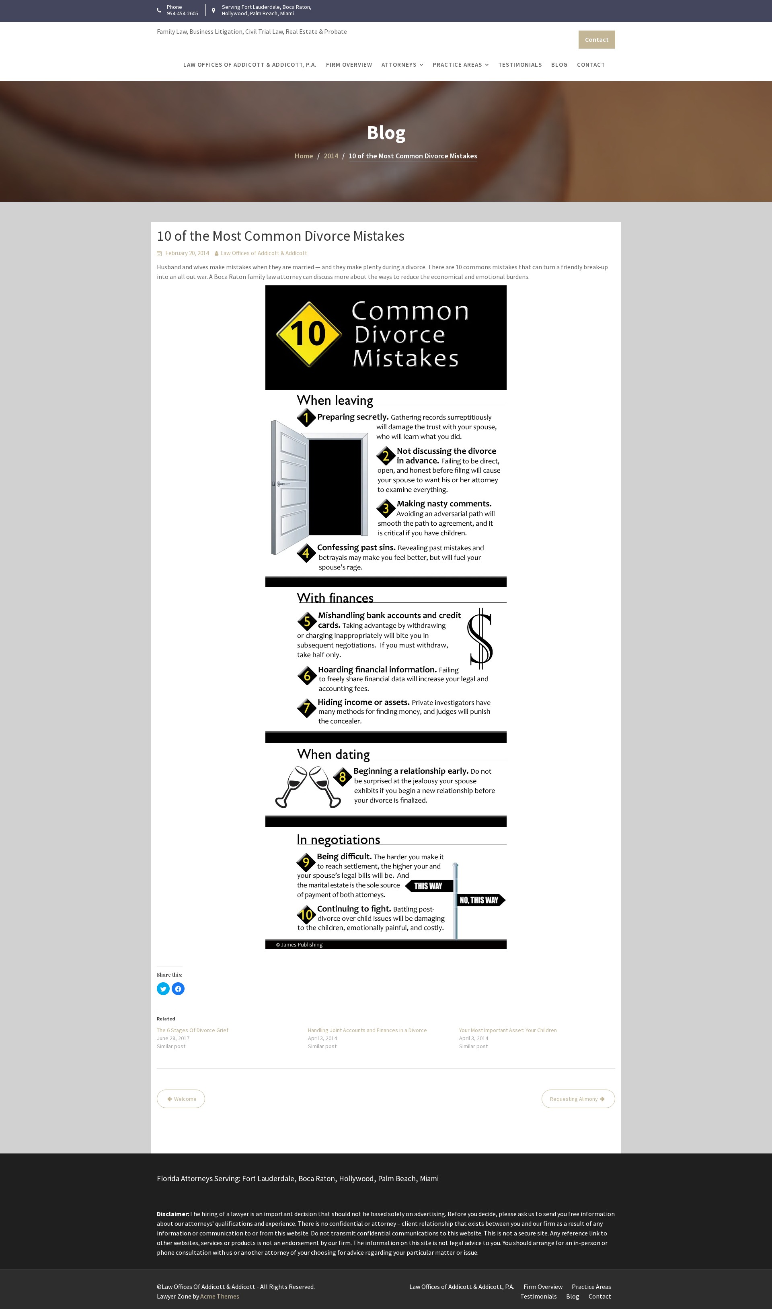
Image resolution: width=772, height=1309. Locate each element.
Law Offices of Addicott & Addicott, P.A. (250, 64)
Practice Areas (457, 64)
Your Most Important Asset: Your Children (508, 1030)
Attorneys (399, 64)
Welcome (185, 1098)
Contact (597, 39)
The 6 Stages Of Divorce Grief (192, 1030)
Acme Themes (219, 1296)
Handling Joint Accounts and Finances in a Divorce (367, 1030)
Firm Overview (349, 64)
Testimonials (520, 64)
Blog (559, 64)
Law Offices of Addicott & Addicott (263, 253)
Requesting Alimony (574, 1098)
